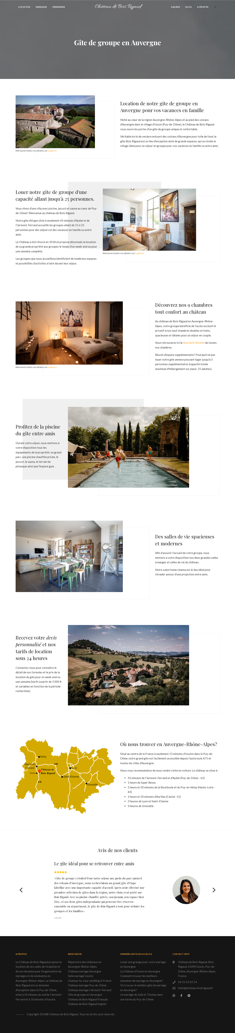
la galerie (52, 150)
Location (24, 7)
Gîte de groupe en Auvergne (85, 994)
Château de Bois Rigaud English (87, 1004)
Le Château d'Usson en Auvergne (140, 971)
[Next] (213, 890)
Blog (188, 7)
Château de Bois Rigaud (118, 6)
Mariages (41, 7)
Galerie (175, 7)
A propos (203, 7)
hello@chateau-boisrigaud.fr (195, 988)
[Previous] (21, 890)
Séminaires (59, 7)
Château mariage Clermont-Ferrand (89, 990)
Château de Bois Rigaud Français (88, 999)
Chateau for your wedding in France (89, 980)
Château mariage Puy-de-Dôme (87, 985)
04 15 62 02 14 (187, 982)
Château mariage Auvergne (84, 971)
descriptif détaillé (194, 342)
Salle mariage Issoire (80, 976)
